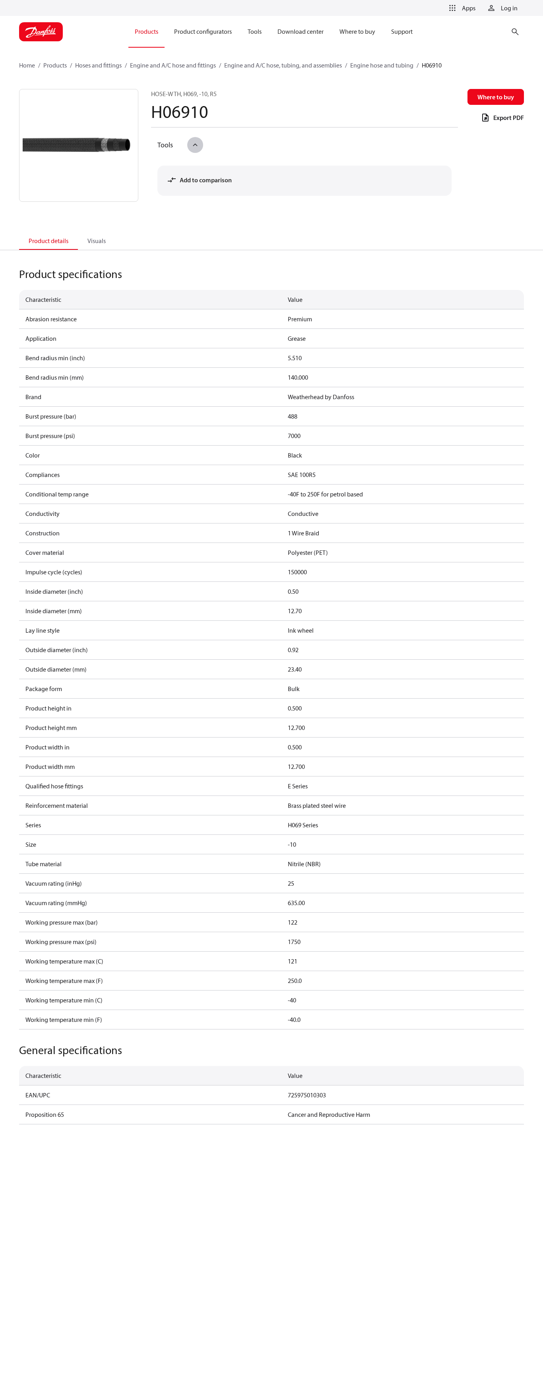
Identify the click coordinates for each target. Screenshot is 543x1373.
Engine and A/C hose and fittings (173, 65)
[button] (460, 8)
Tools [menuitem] (255, 31)
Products (55, 65)
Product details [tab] (48, 241)
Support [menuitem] (402, 31)
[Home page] (41, 31)
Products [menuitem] (146, 31)
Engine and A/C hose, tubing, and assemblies (283, 65)
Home (27, 65)
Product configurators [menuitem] (203, 31)
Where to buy (495, 97)
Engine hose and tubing (381, 65)
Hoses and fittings (98, 65)
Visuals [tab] (96, 241)
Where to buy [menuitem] (357, 31)
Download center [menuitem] (300, 31)
